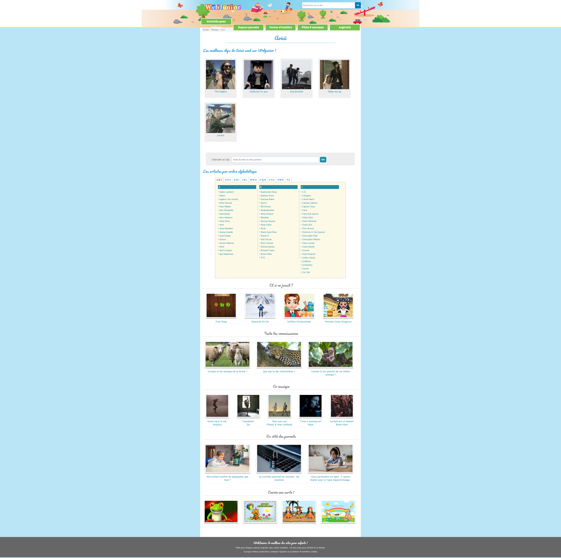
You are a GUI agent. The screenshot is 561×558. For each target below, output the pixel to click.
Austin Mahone (226, 242)
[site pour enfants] (223, 7)
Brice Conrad (267, 242)
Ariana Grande (226, 232)
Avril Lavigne (225, 250)
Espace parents (248, 27)
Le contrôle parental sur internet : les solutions (279, 478)
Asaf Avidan (225, 235)
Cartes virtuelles (280, 27)
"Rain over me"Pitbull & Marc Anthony (279, 423)
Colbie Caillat (308, 257)
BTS (263, 257)
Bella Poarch (267, 213)
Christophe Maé (309, 235)
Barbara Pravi (267, 195)
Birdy (263, 228)
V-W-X (280, 179)
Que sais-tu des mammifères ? (279, 371)
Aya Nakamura (226, 253)
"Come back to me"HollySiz (217, 423)
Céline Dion (307, 217)
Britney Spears (268, 246)
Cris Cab (306, 272)
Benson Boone (268, 221)
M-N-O (253, 179)
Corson (305, 268)
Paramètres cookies (308, 551)
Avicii (221, 246)
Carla (304, 210)
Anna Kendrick (226, 228)
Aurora (222, 239)
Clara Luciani (308, 242)
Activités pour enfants (216, 24)
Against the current (228, 199)
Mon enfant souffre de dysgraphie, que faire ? (227, 478)
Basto (264, 202)
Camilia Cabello (309, 202)
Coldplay (306, 261)
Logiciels (345, 27)
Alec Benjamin (226, 210)
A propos (248, 551)
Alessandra (224, 213)
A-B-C (219, 179)
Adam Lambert (226, 191)
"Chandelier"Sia (248, 423)
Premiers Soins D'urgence (338, 321)
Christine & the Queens (313, 232)
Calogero (306, 195)
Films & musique (313, 27)
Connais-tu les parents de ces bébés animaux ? (330, 373)
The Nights (220, 91)
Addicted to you (259, 91)
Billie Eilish (266, 224)
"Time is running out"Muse (310, 423)
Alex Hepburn (226, 217)
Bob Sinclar (266, 239)
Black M (265, 235)
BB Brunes (266, 206)
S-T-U (271, 179)
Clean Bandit (308, 246)
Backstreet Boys (269, 191)
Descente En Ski (260, 321)
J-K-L (244, 179)
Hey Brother (296, 91)
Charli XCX (307, 224)
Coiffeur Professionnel (299, 321)
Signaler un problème (289, 551)
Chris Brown (308, 228)
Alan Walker (225, 206)
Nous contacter (271, 551)
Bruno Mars (266, 253)
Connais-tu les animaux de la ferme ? (227, 371)
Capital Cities (308, 206)
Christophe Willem (311, 239)
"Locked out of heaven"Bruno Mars (341, 423)
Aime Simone (225, 202)
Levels (220, 135)
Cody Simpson (308, 253)
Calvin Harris (308, 199)
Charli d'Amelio (309, 221)
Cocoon (305, 250)
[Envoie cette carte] (221, 523)
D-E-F (228, 179)
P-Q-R (263, 179)
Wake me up (334, 91)
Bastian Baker (267, 199)
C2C (304, 191)
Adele (222, 195)
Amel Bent (224, 221)
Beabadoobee (267, 210)
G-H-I (236, 179)
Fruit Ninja (221, 321)
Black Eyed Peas (269, 232)
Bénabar (265, 217)
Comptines (307, 264)
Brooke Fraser (268, 250)
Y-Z (288, 179)
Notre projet (258, 551)
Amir (221, 224)
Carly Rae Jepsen (310, 213)
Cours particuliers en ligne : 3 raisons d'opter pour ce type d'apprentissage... (330, 478)
